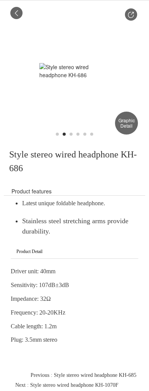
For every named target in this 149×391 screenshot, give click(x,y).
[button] (131, 14)
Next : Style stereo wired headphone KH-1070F (66, 385)
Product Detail (29, 251)
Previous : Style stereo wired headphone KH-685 (83, 375)
